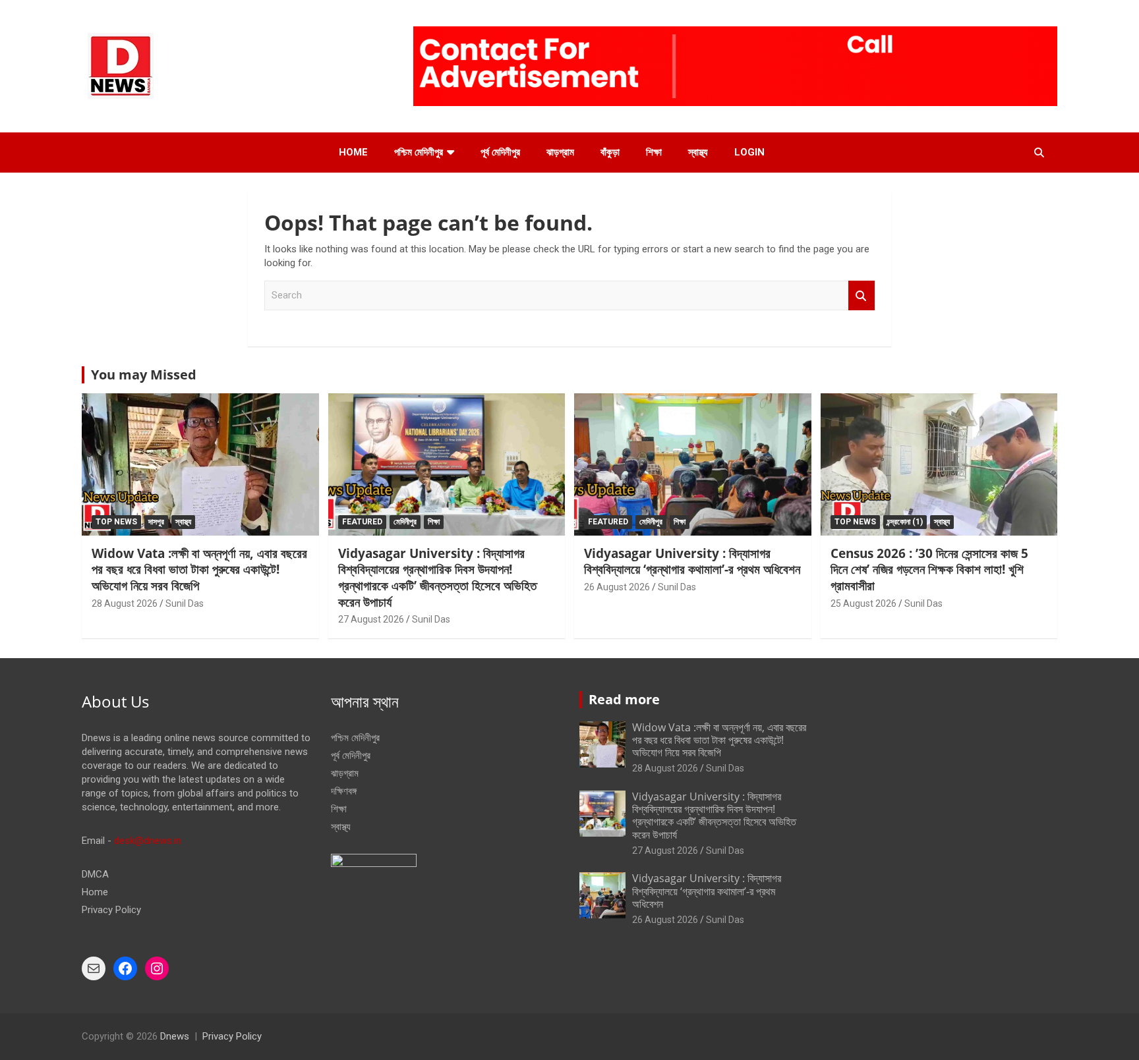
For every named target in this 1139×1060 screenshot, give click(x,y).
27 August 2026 (371, 619)
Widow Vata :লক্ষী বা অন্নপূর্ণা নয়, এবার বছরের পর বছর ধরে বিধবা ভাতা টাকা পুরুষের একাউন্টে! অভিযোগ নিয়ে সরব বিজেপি (199, 569)
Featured (362, 521)
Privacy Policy (111, 910)
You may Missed (143, 374)
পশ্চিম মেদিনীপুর (418, 152)
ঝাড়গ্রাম (560, 152)
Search (861, 295)
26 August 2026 (617, 587)
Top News (116, 521)
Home (353, 152)
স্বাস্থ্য (698, 152)
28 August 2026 (125, 603)
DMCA (95, 874)
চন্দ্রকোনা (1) (905, 521)
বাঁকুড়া (610, 152)
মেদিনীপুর (405, 521)
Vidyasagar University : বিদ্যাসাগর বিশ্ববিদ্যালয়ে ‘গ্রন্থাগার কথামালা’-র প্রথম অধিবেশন (692, 561)
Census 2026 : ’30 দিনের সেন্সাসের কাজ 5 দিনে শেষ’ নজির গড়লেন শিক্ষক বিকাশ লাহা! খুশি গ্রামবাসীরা (929, 569)
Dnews (174, 1036)
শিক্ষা (654, 152)
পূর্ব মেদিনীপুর (500, 152)
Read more (624, 699)
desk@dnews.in (147, 841)
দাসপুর (156, 521)
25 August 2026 (863, 603)
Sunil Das (184, 603)
